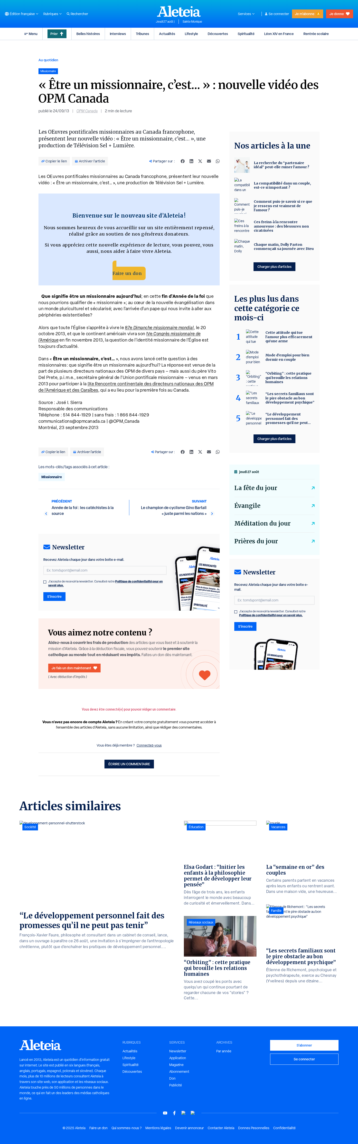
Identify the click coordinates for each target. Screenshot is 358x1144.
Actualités (167, 33)
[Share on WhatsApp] (218, 161)
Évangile (247, 506)
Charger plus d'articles (274, 266)
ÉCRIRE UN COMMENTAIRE (129, 764)
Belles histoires (88, 33)
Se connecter (279, 14)
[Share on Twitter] (200, 161)
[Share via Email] (209, 161)
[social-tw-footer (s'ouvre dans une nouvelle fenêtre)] (183, 1113)
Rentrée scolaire (316, 33)
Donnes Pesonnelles (253, 1128)
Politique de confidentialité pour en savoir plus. (271, 615)
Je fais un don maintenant (71, 668)
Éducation (196, 827)
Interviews (118, 33)
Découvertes (218, 33)
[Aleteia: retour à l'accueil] (179, 11)
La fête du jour (255, 488)
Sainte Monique (192, 22)
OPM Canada (87, 111)
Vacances (278, 827)
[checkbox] (44, 582)
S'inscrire (54, 596)
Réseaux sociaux (201, 922)
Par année (223, 1051)
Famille (276, 910)
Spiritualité (246, 33)
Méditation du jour (262, 523)
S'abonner (304, 1045)
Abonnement (179, 1071)
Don (172, 1078)
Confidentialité (284, 1128)
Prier (54, 33)
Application (177, 1058)
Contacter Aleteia (221, 1128)
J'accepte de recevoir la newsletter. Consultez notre (105, 583)
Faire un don (127, 273)
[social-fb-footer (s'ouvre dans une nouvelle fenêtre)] (174, 1113)
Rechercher (79, 14)
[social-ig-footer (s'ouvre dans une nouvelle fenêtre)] (193, 1113)
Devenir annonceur (189, 1128)
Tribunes (142, 33)
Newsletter (177, 1051)
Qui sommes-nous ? (126, 1128)
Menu (33, 33)
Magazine (176, 1065)
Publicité (175, 1085)
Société (30, 827)
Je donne (337, 13)
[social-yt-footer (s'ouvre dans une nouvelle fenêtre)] (165, 1113)
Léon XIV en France (279, 33)
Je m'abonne (304, 13)
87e (159, 327)
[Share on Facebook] (183, 161)
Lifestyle (191, 33)
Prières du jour (256, 541)
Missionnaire (51, 477)
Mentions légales (158, 1128)
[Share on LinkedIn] (191, 161)
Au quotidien (48, 60)
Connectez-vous (149, 745)
